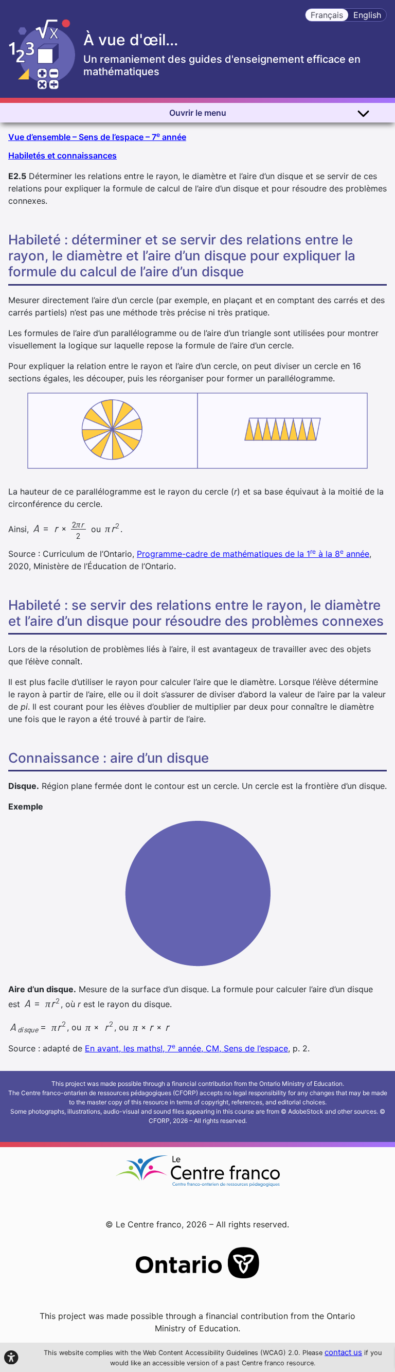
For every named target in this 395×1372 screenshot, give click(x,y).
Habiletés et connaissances (62, 155)
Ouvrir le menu (197, 113)
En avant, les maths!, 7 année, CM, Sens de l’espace (186, 1048)
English (367, 15)
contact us (343, 1352)
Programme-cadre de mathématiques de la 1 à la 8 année (253, 554)
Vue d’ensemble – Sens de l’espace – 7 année (97, 136)
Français (327, 15)
